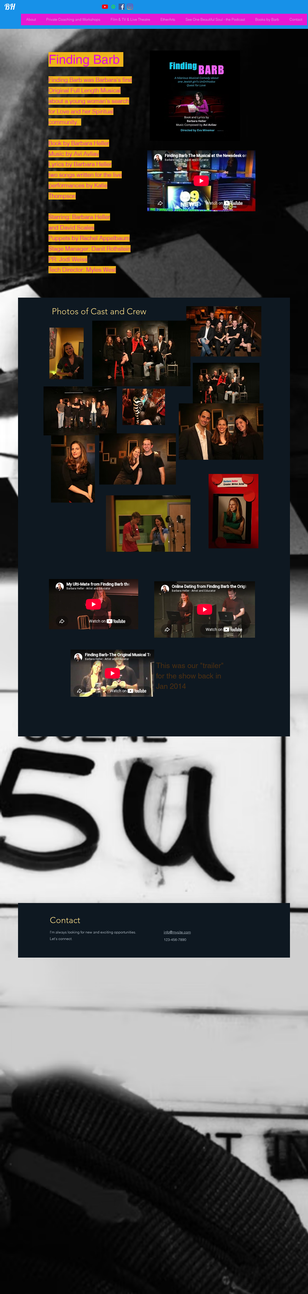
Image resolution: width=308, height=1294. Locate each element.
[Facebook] (122, 7)
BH (10, 7)
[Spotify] (113, 7)
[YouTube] (105, 7)
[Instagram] (130, 7)
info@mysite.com (177, 932)
